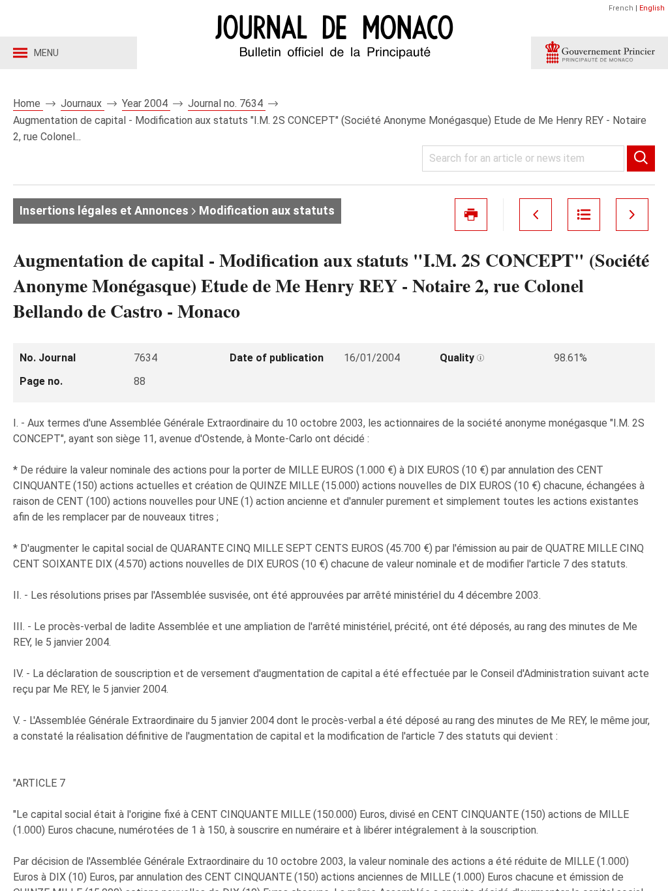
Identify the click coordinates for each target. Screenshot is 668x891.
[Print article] (471, 214)
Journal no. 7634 (227, 103)
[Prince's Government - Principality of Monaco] (599, 53)
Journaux (82, 103)
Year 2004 (146, 103)
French (621, 8)
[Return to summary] (584, 214)
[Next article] (632, 214)
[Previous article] (535, 214)
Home (28, 103)
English (652, 8)
